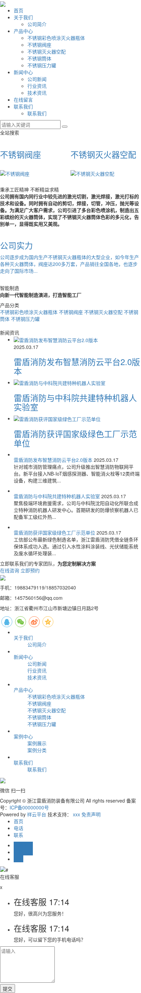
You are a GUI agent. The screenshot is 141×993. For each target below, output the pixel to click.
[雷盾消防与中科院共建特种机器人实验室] (59, 382)
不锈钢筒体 (39, 58)
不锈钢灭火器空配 (46, 51)
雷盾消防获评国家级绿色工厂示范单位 (75, 438)
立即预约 (30, 570)
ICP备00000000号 (29, 807)
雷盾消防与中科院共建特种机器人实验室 (75, 402)
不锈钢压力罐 (41, 65)
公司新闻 (37, 78)
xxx (76, 814)
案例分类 (37, 750)
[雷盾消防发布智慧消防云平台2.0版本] (56, 339)
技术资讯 (37, 92)
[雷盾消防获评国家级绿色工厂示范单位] (57, 418)
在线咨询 (9, 570)
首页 (18, 10)
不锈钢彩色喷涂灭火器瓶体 (56, 37)
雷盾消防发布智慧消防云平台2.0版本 (77, 365)
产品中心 (23, 30)
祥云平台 (36, 814)
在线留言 (23, 99)
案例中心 (23, 736)
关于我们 (23, 17)
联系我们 (23, 106)
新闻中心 (23, 72)
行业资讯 (37, 85)
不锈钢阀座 (39, 44)
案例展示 (37, 743)
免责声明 (91, 814)
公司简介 (37, 24)
